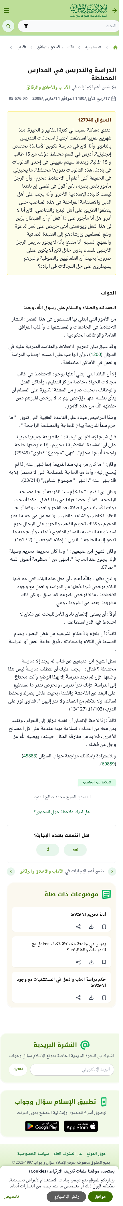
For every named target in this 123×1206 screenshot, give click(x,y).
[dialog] (59, 1186)
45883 (29, 756)
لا (48, 849)
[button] (104, 927)
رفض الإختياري (66, 1197)
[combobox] (73, 26)
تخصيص (11, 1197)
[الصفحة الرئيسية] (115, 47)
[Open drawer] (6, 11)
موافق (100, 1197)
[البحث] (8, 26)
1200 (96, 355)
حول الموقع (96, 1154)
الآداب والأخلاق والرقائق (48, 87)
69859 (108, 764)
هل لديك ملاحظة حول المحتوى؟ (62, 812)
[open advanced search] (26, 26)
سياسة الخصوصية (33, 1154)
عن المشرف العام (67, 1154)
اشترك (18, 1069)
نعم (75, 849)
